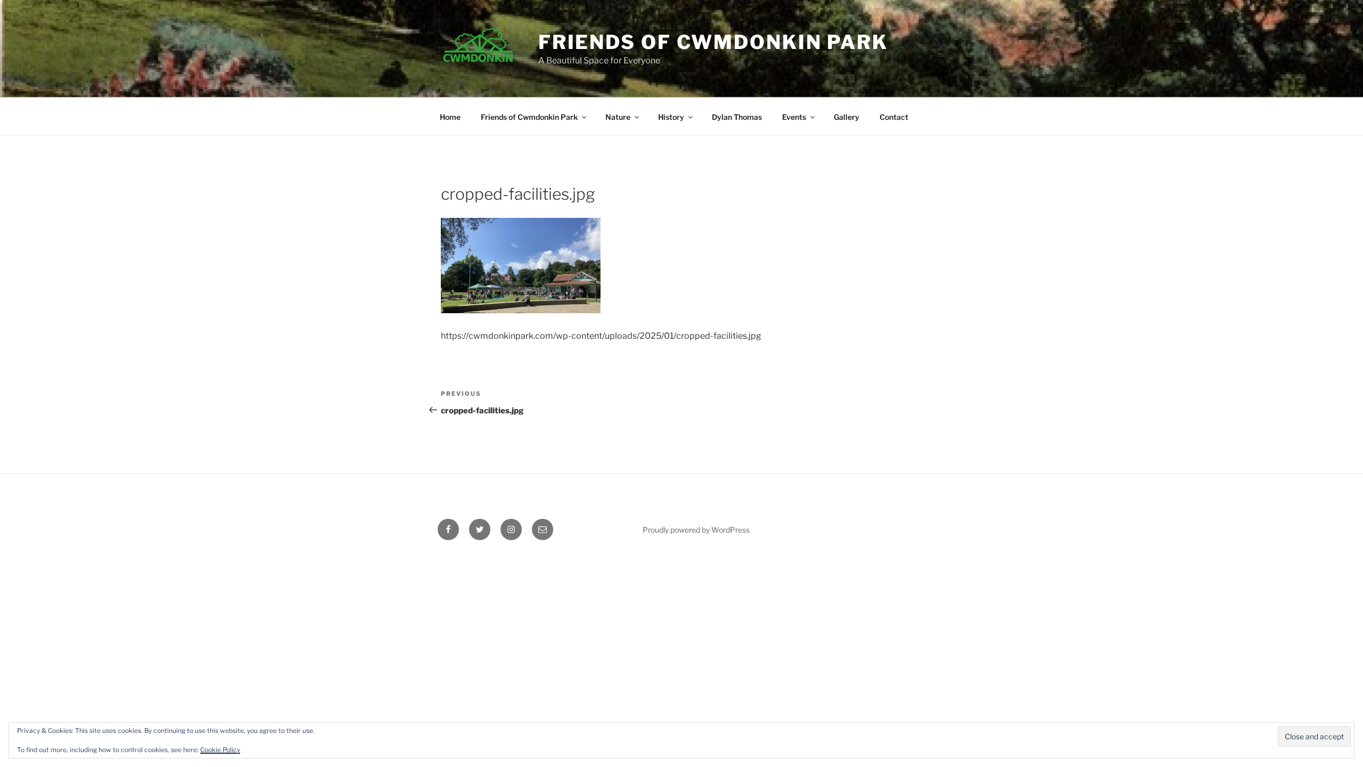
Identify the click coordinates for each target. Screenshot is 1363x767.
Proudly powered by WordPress (696, 529)
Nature (617, 116)
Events (794, 116)
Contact (894, 116)
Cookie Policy (220, 750)
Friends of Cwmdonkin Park (713, 42)
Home (450, 116)
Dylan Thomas (737, 116)
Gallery (846, 116)
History (671, 116)
